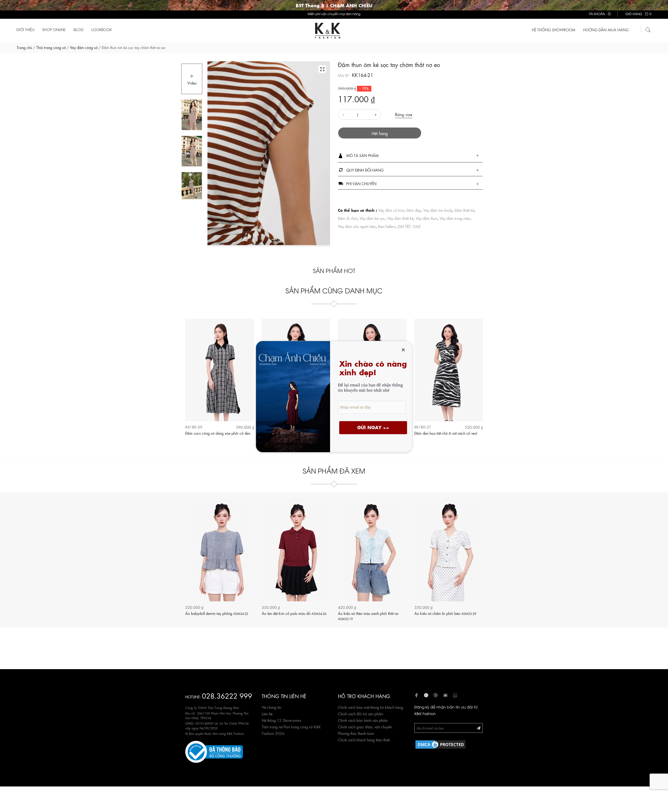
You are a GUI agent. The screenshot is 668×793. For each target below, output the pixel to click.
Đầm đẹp (414, 210)
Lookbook (101, 29)
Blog (79, 29)
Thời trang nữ (272, 726)
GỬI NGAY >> (373, 427)
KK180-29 (193, 426)
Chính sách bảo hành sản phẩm (363, 720)
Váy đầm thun (426, 218)
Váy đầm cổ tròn (391, 210)
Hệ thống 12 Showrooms (281, 720)
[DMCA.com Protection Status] (440, 743)
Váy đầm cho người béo (357, 226)
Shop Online (54, 29)
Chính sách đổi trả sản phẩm (360, 713)
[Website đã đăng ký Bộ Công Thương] (214, 750)
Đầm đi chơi (347, 218)
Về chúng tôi (271, 707)
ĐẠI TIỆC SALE (409, 226)
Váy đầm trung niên (454, 218)
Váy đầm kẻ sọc (372, 218)
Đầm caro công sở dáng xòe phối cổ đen (217, 433)
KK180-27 (422, 426)
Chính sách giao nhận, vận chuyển (365, 726)
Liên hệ (267, 713)
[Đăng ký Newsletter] (478, 727)
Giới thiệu (25, 29)
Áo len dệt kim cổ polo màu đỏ (294, 613)
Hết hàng (380, 133)
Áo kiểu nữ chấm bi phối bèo (445, 613)
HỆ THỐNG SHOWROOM (553, 29)
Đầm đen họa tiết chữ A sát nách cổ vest (445, 433)
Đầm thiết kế (464, 210)
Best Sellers (387, 226)
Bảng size (403, 114)
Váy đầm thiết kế (400, 218)
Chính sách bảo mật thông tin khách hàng (370, 707)
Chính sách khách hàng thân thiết (364, 739)
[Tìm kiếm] (648, 29)
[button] (410, 155)
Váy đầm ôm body (437, 210)
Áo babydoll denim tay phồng (216, 613)
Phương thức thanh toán (356, 733)
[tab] (410, 155)
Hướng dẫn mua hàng (606, 29)
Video (192, 82)
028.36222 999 (227, 695)
